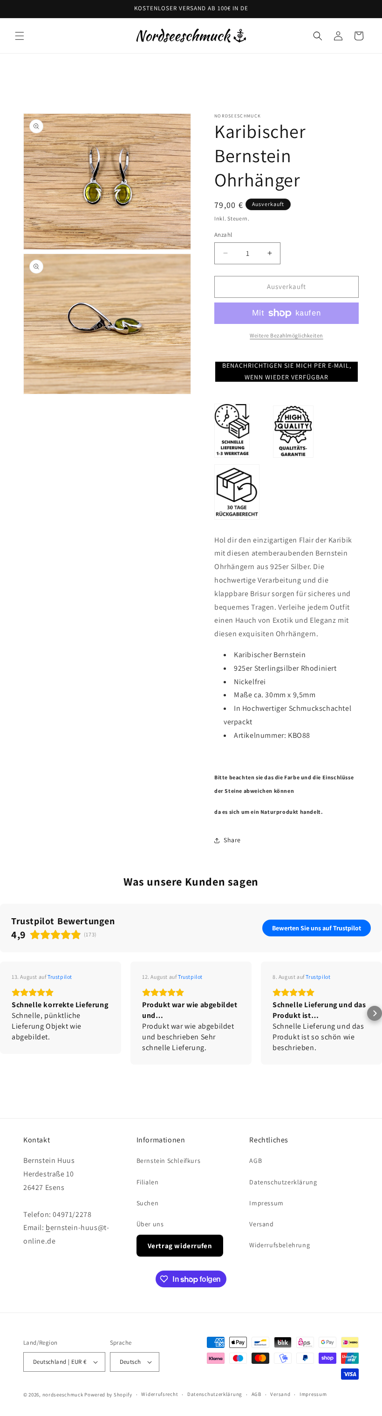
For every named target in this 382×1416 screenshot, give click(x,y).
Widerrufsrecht (159, 1394)
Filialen (147, 1182)
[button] (19, 36)
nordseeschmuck (62, 1394)
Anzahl (223, 235)
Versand (261, 1224)
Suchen (147, 1203)
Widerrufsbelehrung (279, 1245)
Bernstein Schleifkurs (168, 1160)
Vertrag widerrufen (180, 1245)
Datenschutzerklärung (283, 1182)
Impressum (266, 1203)
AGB (255, 1160)
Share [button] (232, 840)
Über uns (150, 1224)
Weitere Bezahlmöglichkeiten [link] (286, 335)
